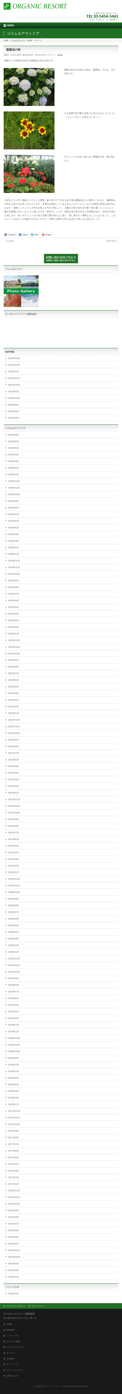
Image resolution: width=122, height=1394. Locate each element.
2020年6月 (13, 918)
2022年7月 (13, 371)
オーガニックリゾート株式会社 (57, 1386)
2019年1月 (13, 1031)
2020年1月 (13, 952)
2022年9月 (13, 740)
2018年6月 (13, 1078)
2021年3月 (13, 859)
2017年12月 (14, 1111)
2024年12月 (14, 560)
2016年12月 (14, 1190)
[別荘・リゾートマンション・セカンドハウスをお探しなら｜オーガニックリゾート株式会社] (35, 6)
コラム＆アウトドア (15, 1347)
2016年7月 (13, 1223)
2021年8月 (13, 826)
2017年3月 (13, 1170)
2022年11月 (14, 726)
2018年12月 (14, 1038)
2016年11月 (14, 1197)
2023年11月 (14, 647)
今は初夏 (9, 241)
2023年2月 (13, 706)
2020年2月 (13, 945)
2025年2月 (13, 547)
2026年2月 (13, 468)
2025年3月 (13, 541)
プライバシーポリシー (16, 1306)
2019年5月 (13, 1005)
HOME (9, 1324)
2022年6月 (13, 759)
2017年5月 (13, 1157)
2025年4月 (13, 534)
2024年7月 (13, 594)
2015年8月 (13, 1270)
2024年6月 (13, 600)
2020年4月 (13, 932)
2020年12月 (14, 879)
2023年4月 (13, 693)
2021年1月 (13, 872)
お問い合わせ (12, 1376)
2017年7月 (13, 1144)
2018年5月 (13, 1084)
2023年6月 (13, 680)
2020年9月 (13, 899)
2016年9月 (13, 411)
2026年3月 (13, 461)
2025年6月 (13, 521)
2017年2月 (13, 1177)
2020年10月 (14, 398)
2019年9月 (13, 978)
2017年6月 (13, 1151)
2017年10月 (14, 1124)
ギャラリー (11, 1353)
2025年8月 (13, 507)
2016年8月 (13, 1217)
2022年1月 (13, 792)
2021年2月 (13, 866)
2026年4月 (13, 454)
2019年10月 (14, 972)
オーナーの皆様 (13, 1341)
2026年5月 (13, 448)
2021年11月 (14, 378)
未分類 (59, 55)
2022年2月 (13, 786)
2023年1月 (13, 713)
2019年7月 (13, 991)
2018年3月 (13, 1097)
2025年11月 (14, 487)
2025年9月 (13, 501)
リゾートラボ (12, 1336)
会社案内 (10, 1358)
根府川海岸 (112, 241)
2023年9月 (13, 660)
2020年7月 (13, 912)
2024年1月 (13, 633)
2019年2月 (13, 1025)
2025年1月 (13, 554)
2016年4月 (13, 1243)
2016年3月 (13, 418)
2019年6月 (13, 998)
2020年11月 (14, 885)
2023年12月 (14, 640)
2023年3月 (13, 700)
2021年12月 (14, 799)
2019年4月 (13, 1011)
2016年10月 (14, 1204)
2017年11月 (14, 1117)
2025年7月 (13, 514)
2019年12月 (14, 958)
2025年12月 (14, 481)
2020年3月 (13, 938)
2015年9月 (13, 1263)
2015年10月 (14, 1257)
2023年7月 (13, 673)
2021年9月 (13, 819)
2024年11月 (14, 567)
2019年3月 (13, 1018)
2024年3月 (13, 620)
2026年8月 (13, 435)
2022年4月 (13, 773)
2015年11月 (14, 1250)
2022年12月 (14, 365)
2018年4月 (13, 1091)
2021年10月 (14, 385)
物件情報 (10, 1330)
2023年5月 (13, 686)
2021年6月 (13, 391)
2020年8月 (13, 905)
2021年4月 (13, 852)
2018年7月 (13, 1071)
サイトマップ (37, 1306)
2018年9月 (13, 1058)
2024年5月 (13, 607)
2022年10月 (14, 733)
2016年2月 (13, 1293)
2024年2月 (13, 627)
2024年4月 (13, 613)
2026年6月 (13, 441)
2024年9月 (13, 580)
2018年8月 (13, 1064)
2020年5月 (13, 404)
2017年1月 (13, 1184)
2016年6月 (13, 1230)
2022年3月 (13, 779)
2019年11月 (14, 965)
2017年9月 (13, 1131)
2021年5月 (13, 846)
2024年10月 (14, 574)
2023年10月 (14, 358)
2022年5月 (13, 766)
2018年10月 (14, 1051)
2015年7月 (13, 1277)
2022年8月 (13, 746)
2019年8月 (13, 985)
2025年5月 (13, 527)
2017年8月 (13, 1137)
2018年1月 (13, 1104)
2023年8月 (13, 666)
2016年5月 (13, 1237)
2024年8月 (13, 587)
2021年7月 (13, 832)
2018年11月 (14, 1044)
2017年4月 (13, 1164)
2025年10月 (14, 494)
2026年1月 (13, 474)
